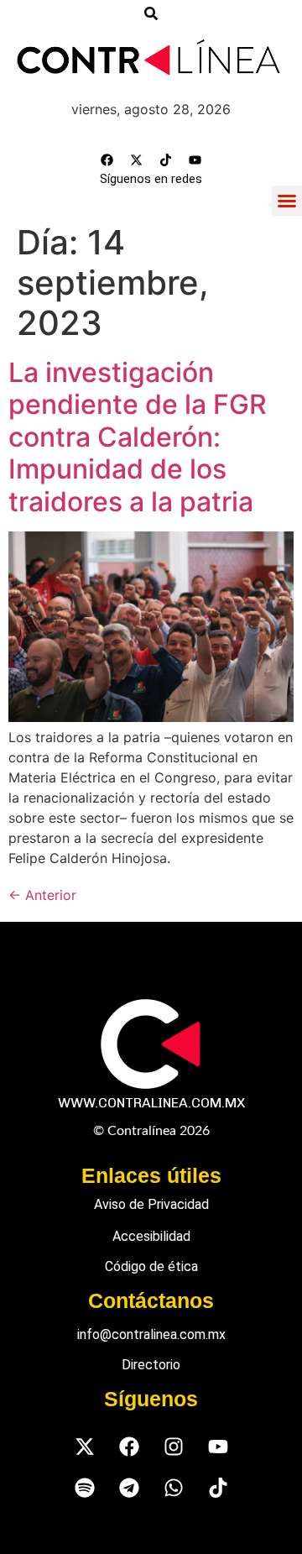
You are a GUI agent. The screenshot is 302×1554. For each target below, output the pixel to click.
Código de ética (151, 1266)
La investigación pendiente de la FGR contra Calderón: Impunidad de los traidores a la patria (137, 437)
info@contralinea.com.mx (151, 1334)
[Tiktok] (166, 160)
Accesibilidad (151, 1236)
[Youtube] (195, 160)
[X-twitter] (136, 160)
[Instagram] (173, 1447)
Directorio (151, 1365)
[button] (287, 201)
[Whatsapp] (173, 1488)
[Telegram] (128, 1488)
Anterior (42, 895)
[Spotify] (84, 1488)
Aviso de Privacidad (151, 1204)
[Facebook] (107, 160)
